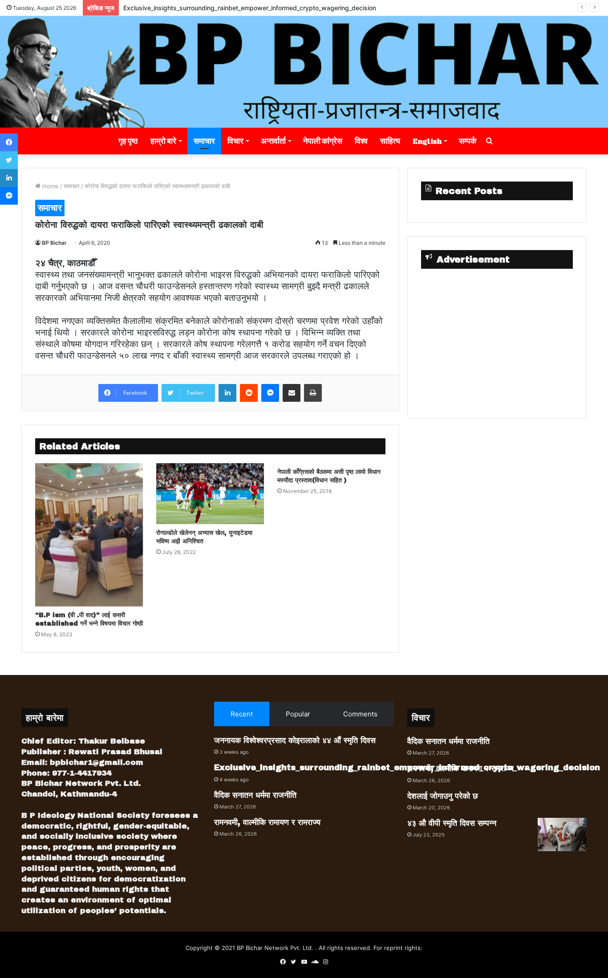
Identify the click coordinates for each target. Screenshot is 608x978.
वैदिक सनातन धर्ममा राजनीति (255, 795)
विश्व (361, 141)
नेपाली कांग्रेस (322, 141)
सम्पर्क (467, 141)
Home (50, 186)
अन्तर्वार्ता (273, 141)
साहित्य (390, 141)
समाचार (204, 141)
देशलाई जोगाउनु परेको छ (442, 796)
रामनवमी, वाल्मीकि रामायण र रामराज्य (267, 822)
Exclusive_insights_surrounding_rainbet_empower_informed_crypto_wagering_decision (249, 8)
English (427, 141)
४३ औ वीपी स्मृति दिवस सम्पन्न (451, 823)
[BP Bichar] (304, 72)
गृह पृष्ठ (128, 141)
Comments (360, 714)
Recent (242, 714)
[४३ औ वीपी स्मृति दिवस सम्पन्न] (562, 834)
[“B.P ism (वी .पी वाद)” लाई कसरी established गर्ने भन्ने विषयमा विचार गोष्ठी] (89, 534)
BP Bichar (54, 242)
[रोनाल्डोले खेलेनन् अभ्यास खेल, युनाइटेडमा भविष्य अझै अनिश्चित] (210, 493)
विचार (235, 141)
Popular (298, 714)
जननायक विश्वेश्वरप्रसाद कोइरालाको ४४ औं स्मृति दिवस (295, 740)
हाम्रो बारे (163, 141)
